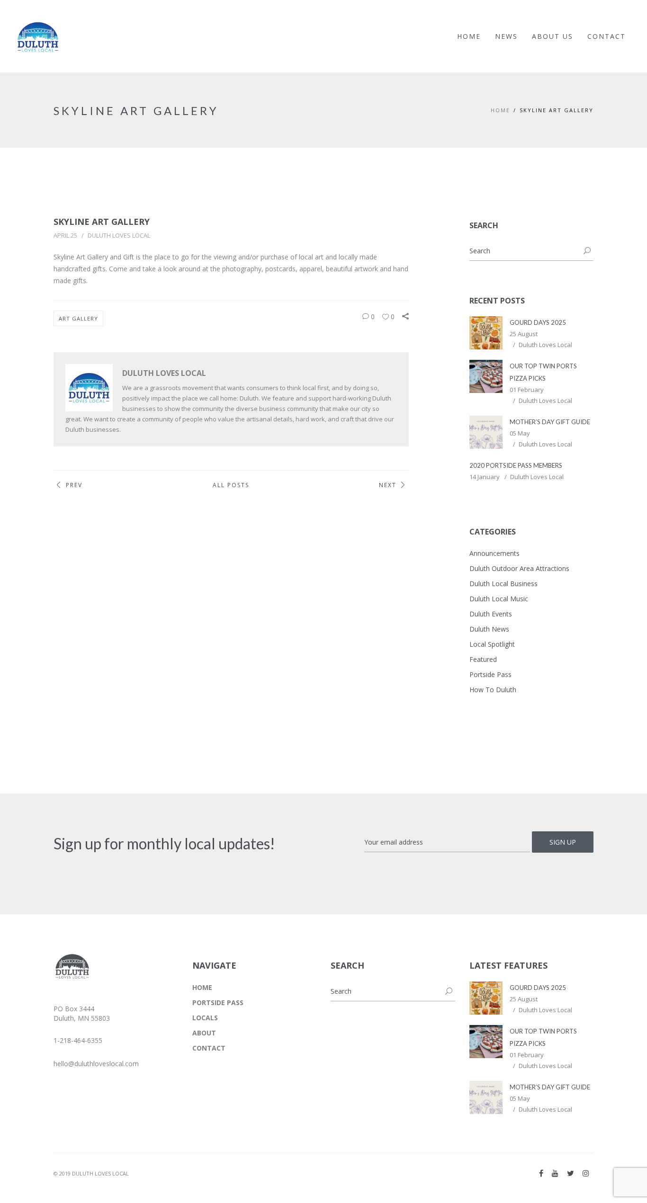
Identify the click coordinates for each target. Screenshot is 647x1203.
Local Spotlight (492, 644)
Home (500, 110)
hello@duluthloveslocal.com (96, 1063)
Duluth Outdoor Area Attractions (519, 568)
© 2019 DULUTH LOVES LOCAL (91, 1173)
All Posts (231, 485)
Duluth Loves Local (119, 235)
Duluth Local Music (498, 598)
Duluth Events (490, 613)
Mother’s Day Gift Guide (550, 422)
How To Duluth (492, 689)
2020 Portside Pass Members (515, 465)
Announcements (494, 553)
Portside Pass (490, 674)
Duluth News (489, 628)
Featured (483, 659)
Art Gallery (78, 318)
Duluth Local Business (503, 583)
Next (387, 485)
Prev (74, 485)
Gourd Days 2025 (538, 322)
